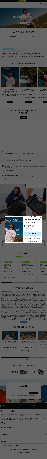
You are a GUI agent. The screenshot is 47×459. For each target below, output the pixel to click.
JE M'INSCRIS (32, 233)
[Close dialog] (41, 217)
